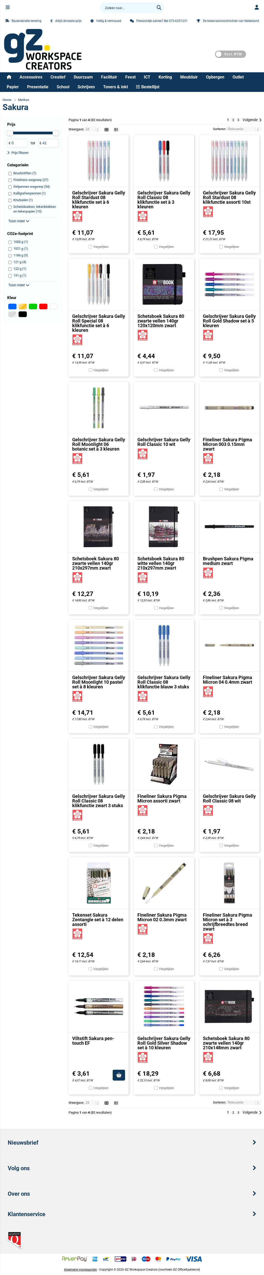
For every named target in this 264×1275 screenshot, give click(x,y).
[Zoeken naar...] (159, 8)
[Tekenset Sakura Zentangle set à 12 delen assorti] (99, 883)
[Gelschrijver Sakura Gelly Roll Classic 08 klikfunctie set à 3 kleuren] (164, 161)
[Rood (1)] (43, 306)
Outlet (238, 77)
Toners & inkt (115, 86)
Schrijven (86, 86)
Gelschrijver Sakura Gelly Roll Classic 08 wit (229, 798)
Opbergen (215, 77)
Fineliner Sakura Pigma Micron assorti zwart (162, 798)
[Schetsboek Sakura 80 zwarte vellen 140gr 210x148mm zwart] (229, 1006)
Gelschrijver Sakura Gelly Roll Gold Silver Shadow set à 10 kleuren (163, 1043)
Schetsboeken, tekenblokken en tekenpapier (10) (34, 209)
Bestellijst (149, 86)
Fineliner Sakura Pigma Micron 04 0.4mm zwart (227, 680)
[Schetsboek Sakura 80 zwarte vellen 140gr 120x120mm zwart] (164, 284)
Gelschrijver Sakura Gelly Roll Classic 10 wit (163, 442)
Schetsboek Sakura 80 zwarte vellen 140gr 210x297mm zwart (95, 563)
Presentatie (37, 86)
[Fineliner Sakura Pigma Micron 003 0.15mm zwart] (229, 408)
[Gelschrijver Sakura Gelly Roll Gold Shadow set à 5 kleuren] (229, 284)
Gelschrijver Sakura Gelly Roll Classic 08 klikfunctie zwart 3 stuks (98, 800)
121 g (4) (19, 262)
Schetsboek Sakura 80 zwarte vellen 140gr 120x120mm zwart (160, 320)
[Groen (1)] (33, 306)
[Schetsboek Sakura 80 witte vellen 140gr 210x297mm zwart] (164, 527)
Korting (165, 77)
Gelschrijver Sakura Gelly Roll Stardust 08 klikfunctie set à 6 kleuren (98, 199)
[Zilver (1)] (12, 314)
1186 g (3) (20, 255)
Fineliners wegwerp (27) (30, 180)
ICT (147, 77)
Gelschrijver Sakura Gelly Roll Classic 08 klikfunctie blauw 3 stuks (163, 682)
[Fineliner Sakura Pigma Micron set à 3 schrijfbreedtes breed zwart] (229, 883)
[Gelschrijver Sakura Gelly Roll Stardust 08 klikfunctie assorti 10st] (229, 161)
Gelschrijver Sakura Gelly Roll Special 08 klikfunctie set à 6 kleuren (98, 323)
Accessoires (31, 77)
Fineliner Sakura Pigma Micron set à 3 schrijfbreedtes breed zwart (227, 922)
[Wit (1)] (54, 306)
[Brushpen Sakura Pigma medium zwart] (229, 527)
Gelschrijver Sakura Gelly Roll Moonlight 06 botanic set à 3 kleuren (98, 444)
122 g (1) (19, 269)
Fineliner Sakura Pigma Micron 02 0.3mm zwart (162, 917)
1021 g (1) (20, 248)
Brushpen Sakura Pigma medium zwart (228, 561)
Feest (130, 77)
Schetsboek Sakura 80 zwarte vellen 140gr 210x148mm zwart (226, 1043)
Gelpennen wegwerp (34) (31, 186)
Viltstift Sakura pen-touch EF (93, 1041)
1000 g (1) (20, 242)
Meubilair (189, 77)
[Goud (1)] (23, 306)
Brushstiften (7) (24, 173)
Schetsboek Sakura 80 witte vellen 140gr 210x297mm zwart (160, 563)
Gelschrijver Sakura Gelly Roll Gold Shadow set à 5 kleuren (229, 320)
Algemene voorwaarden (80, 1269)
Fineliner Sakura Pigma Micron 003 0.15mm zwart (227, 444)
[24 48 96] (93, 129)
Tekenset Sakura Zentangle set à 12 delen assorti (97, 919)
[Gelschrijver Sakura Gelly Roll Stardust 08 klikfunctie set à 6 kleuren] (99, 161)
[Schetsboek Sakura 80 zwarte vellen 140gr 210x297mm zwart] (99, 527)
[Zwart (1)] (23, 314)
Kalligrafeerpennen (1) (29, 193)
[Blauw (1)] (12, 306)
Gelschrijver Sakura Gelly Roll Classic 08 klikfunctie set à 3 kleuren (163, 199)
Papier (13, 86)
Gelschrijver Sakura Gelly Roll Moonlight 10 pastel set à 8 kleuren (98, 682)
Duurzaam (83, 77)
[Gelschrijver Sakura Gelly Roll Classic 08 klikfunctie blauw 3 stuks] (164, 645)
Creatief (58, 77)
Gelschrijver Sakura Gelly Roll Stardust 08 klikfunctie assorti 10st (229, 197)
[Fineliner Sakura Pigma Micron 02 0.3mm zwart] (164, 883)
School (63, 86)
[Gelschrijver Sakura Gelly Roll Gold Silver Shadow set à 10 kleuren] (164, 1006)
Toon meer (17, 221)
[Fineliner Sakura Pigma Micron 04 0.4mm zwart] (229, 645)
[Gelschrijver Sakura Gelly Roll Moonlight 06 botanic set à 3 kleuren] (99, 408)
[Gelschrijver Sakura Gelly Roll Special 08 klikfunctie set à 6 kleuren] (99, 284)
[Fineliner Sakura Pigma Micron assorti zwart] (164, 764)
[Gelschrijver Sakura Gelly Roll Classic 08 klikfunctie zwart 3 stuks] (99, 764)
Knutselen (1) (23, 200)
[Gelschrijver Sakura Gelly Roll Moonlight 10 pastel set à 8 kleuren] (99, 645)
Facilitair (109, 77)
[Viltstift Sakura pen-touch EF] (99, 1006)
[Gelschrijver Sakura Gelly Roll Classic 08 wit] (229, 764)
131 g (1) (19, 275)
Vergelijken (101, 247)
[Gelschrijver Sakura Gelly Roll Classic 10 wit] (164, 408)
